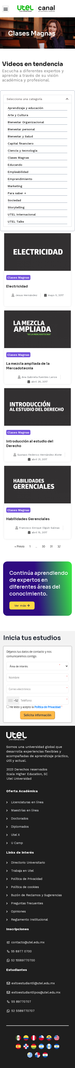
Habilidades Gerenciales (28, 519)
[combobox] (13, 700)
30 (43, 546)
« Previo (20, 546)
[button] (5, 8)
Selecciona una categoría (24, 99)
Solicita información (37, 715)
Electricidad (17, 286)
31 (51, 546)
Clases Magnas (18, 277)
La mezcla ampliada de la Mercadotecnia (28, 365)
